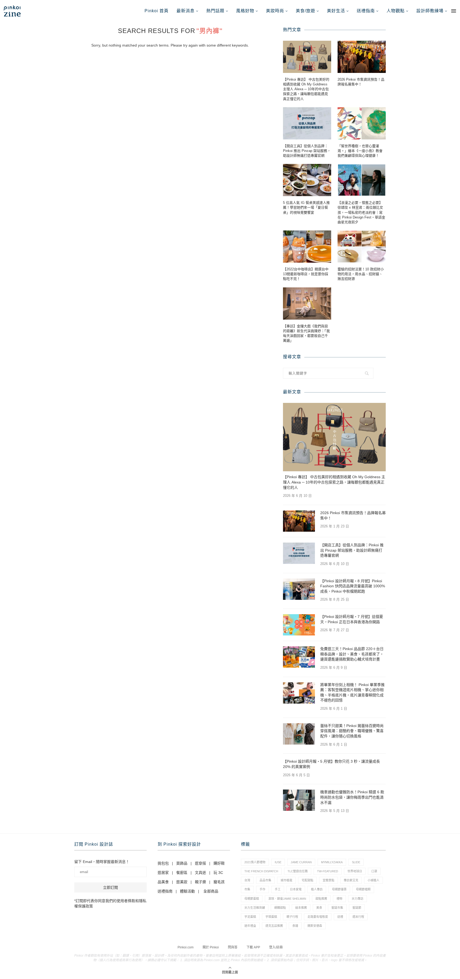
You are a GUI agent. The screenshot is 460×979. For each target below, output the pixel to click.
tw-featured (327, 871)
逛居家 (163, 872)
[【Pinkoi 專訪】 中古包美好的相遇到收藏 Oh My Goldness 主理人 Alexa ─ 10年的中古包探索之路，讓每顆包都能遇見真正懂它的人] (307, 57)
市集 (247, 889)
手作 (262, 889)
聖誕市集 (337, 907)
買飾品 (181, 863)
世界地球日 (354, 871)
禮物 (339, 898)
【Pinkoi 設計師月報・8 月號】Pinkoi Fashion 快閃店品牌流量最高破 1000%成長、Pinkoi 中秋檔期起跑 (352, 586)
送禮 (340, 916)
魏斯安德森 (314, 925)
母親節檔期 (363, 889)
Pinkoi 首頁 (157, 11)
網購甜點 (280, 907)
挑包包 (163, 863)
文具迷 (200, 872)
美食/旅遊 (305, 11)
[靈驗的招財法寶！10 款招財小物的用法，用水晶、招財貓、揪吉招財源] (362, 246)
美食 (319, 907)
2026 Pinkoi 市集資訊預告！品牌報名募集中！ (361, 81)
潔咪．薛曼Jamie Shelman (287, 898)
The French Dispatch (261, 871)
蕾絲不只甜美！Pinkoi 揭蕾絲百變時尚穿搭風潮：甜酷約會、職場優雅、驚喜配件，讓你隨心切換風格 (352, 731)
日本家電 (296, 889)
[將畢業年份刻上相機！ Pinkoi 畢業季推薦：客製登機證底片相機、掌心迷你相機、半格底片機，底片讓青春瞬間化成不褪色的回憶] (299, 693)
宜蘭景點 (328, 880)
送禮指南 (366, 11)
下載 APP (253, 947)
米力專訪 (357, 898)
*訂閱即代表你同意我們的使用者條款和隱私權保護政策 (110, 903)
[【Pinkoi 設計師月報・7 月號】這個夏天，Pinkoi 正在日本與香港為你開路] (299, 624)
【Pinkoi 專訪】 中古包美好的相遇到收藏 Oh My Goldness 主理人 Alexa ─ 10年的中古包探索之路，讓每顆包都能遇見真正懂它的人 (306, 89)
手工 (278, 889)
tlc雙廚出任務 (298, 871)
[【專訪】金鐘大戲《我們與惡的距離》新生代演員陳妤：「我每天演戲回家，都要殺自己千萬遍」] (307, 303)
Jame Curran (301, 862)
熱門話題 (215, 11)
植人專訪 (317, 889)
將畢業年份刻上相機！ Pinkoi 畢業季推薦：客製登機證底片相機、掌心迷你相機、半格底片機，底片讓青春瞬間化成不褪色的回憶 (352, 693)
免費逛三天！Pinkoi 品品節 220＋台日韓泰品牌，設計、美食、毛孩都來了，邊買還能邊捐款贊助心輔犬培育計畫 (352, 654)
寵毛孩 (219, 882)
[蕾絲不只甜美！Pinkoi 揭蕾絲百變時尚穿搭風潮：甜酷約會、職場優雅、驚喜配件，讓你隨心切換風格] (299, 734)
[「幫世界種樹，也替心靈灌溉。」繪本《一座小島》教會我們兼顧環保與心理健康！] (362, 123)
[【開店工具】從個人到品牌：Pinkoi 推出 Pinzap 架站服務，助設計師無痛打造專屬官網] (307, 123)
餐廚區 (181, 872)
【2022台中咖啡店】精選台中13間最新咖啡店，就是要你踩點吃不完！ (305, 274)
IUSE (278, 862)
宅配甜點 (307, 880)
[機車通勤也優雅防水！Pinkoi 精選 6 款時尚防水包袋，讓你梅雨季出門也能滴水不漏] (299, 800)
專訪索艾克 (351, 880)
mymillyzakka (332, 862)
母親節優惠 (339, 889)
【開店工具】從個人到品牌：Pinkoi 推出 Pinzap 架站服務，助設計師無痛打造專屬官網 (307, 151)
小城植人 (373, 880)
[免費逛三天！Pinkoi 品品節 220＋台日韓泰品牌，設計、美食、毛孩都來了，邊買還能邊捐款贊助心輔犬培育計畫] (299, 657)
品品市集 (265, 880)
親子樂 (200, 882)
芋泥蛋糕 (250, 916)
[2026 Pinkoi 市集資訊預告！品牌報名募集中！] (362, 57)
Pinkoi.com (186, 947)
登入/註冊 (276, 947)
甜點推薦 (321, 898)
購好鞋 (219, 863)
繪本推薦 (301, 907)
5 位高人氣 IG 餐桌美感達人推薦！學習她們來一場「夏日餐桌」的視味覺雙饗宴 (306, 207)
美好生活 (336, 11)
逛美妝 (181, 882)
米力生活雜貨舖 (254, 907)
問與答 (232, 947)
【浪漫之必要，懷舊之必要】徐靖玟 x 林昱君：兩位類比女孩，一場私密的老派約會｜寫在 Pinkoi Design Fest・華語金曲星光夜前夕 (361, 212)
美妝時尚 (275, 11)
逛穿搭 (200, 863)
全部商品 (210, 891)
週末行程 (358, 916)
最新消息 (185, 11)
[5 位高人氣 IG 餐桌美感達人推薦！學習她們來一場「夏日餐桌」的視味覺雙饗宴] (307, 180)
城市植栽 (286, 880)
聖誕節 (356, 907)
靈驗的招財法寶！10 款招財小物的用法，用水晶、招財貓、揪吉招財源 (361, 274)
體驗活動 (187, 891)
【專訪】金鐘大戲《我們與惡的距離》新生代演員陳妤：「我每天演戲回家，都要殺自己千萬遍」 (306, 333)
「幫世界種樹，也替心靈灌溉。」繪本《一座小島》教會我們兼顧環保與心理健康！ (360, 151)
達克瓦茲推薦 (274, 925)
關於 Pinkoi (211, 947)
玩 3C (218, 872)
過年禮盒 (250, 925)
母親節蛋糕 (251, 898)
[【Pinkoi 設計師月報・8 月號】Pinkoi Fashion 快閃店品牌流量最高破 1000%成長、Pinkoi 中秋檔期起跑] (299, 589)
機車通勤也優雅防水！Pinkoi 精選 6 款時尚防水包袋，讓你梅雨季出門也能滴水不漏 (352, 797)
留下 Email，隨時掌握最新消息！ (101, 862)
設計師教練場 (429, 11)
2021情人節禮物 (254, 862)
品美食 (163, 882)
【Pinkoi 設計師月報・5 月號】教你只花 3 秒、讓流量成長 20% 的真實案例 (331, 764)
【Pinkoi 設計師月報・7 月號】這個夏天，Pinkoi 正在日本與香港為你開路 (351, 619)
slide (356, 862)
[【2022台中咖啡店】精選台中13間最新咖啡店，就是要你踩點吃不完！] (307, 246)
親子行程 (292, 916)
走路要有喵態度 (317, 916)
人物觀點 (396, 11)
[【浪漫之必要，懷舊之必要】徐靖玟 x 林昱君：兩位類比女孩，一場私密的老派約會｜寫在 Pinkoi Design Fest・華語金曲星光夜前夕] (362, 180)
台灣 (247, 880)
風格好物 (245, 11)
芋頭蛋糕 (271, 916)
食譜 (295, 925)
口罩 (374, 871)
